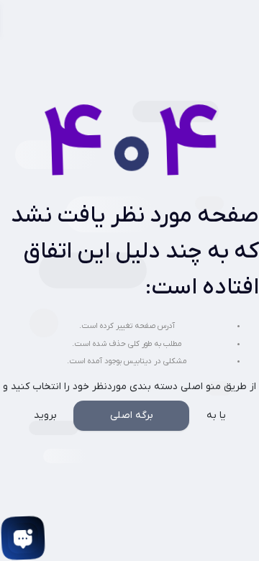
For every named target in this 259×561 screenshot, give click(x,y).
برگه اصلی (131, 415)
